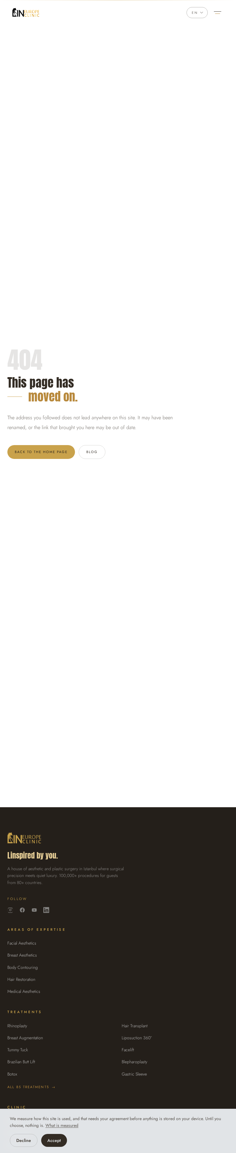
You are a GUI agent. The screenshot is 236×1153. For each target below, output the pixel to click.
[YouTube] (34, 910)
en (195, 12)
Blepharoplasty (134, 1062)
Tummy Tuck (17, 1050)
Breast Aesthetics (22, 955)
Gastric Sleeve (134, 1074)
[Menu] (217, 12)
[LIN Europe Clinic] (25, 13)
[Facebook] (22, 910)
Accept (54, 1140)
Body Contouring (22, 967)
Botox (12, 1074)
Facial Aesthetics (21, 943)
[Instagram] (10, 910)
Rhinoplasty (17, 1026)
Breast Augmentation (25, 1038)
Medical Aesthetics (23, 991)
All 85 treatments (31, 1086)
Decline (23, 1140)
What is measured (61, 1125)
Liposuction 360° (137, 1038)
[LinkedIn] (46, 910)
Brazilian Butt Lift (21, 1062)
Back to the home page (41, 451)
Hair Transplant (135, 1026)
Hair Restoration (21, 979)
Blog (92, 451)
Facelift (128, 1050)
